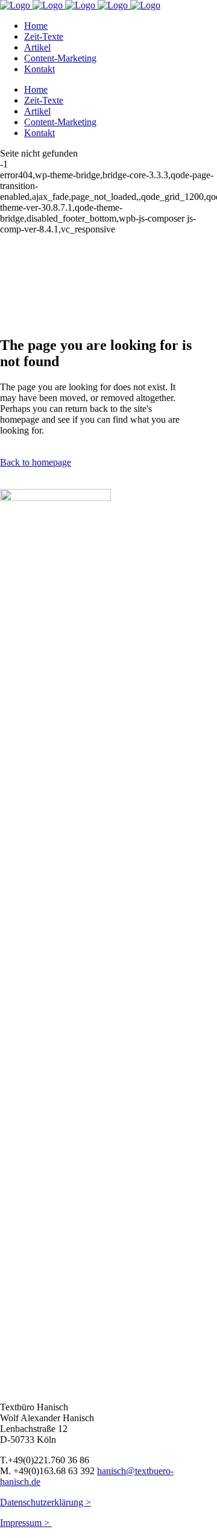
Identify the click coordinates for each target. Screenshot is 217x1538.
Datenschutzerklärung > (45, 1502)
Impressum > (26, 1523)
